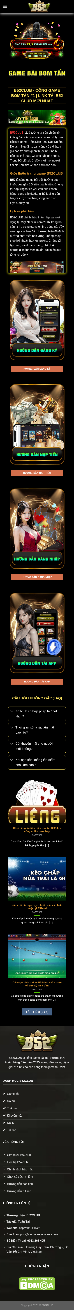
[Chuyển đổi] (11, 711)
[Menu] (5, 6)
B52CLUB (17, 132)
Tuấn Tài (24, 1221)
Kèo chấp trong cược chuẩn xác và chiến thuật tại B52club (37, 907)
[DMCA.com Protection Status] (37, 1283)
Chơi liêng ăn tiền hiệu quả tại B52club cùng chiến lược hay (37, 830)
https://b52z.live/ (29, 1228)
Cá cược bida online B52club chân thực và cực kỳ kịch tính (37, 984)
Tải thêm (37, 1011)
